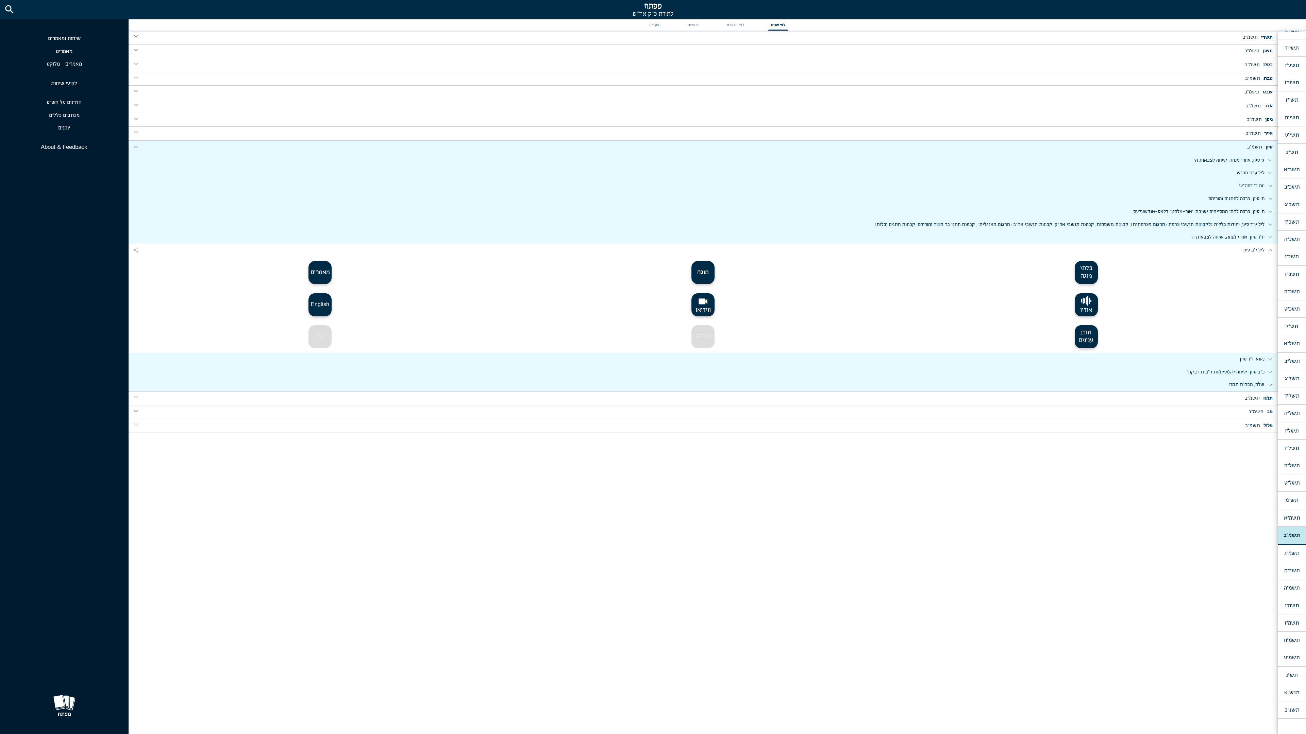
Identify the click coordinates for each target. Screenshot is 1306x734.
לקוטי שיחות (64, 83)
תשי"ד (1292, 48)
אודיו (1086, 310)
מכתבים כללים (64, 115)
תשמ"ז (1292, 622)
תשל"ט (1292, 482)
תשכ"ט (1292, 308)
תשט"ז (1292, 82)
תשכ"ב (1292, 187)
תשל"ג (1292, 378)
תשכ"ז (1292, 274)
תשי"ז (1292, 100)
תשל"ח (1292, 465)
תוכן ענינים (1086, 336)
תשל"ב (1292, 361)
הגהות (703, 336)
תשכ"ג (1292, 204)
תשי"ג (1292, 30)
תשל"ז (1292, 448)
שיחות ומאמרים (64, 38)
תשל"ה (1292, 413)
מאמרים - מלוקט (64, 64)
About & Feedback (64, 147)
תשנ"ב (1292, 709)
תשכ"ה (1292, 239)
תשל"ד (1291, 395)
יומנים (64, 128)
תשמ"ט (1292, 657)
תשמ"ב (1292, 535)
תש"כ (1292, 152)
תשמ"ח (1292, 640)
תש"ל (1292, 326)
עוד (320, 336)
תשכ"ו (1292, 256)
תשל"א (1292, 343)
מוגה (703, 272)
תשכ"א (1292, 169)
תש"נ (1291, 675)
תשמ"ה (1292, 587)
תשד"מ (1292, 570)
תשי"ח (1292, 117)
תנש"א (1291, 692)
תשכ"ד (1291, 222)
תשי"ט (1292, 135)
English (320, 304)
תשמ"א (1292, 517)
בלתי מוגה (1086, 272)
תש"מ (1292, 500)
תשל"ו (1292, 430)
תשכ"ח (1292, 291)
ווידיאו (703, 305)
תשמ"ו (1292, 605)
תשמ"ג (1291, 553)
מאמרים (64, 51)
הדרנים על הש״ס (64, 102)
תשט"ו (1292, 65)
